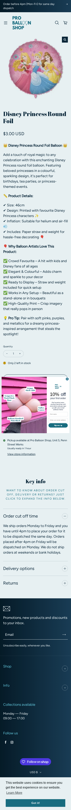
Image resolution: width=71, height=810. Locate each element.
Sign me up (58, 425)
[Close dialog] (67, 379)
